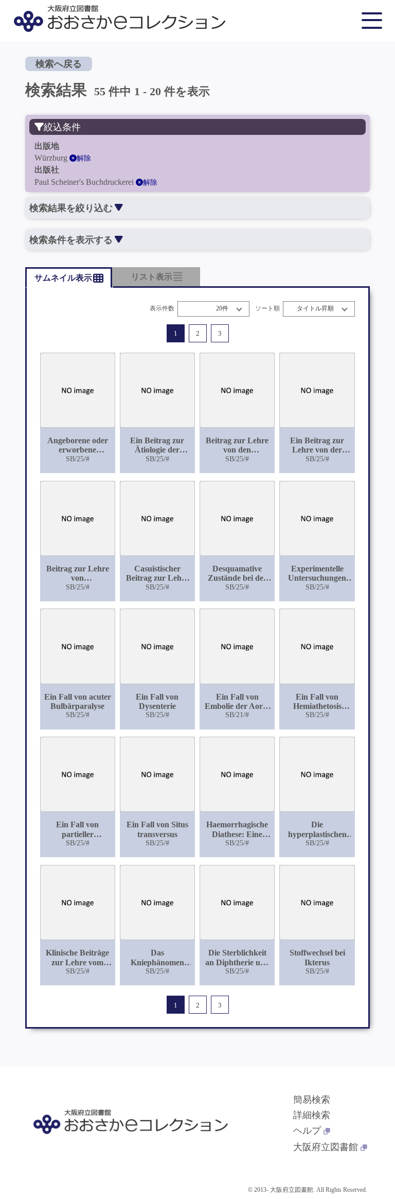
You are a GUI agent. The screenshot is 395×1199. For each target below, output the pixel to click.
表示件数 (162, 308)
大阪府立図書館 (325, 1147)
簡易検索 (311, 1099)
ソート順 (267, 308)
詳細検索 (311, 1115)
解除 (84, 158)
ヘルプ (307, 1130)
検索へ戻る (58, 64)
